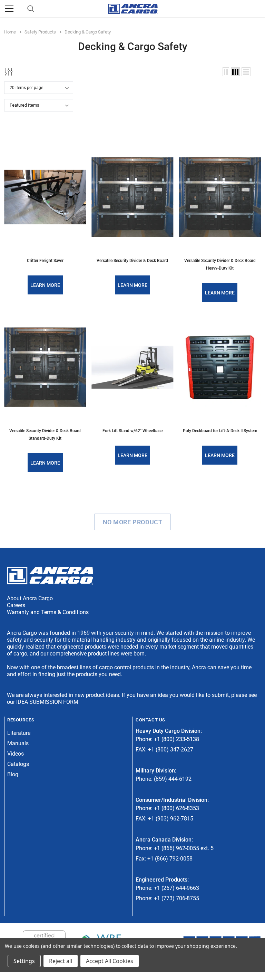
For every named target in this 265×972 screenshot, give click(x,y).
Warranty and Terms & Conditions (48, 612)
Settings (24, 961)
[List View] (246, 71)
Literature (18, 733)
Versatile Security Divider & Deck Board (132, 260)
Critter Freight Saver (45, 260)
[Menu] (9, 8)
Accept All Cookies (109, 961)
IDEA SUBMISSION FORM (47, 702)
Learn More (45, 285)
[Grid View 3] (235, 71)
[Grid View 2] (226, 71)
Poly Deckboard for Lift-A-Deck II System (220, 430)
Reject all (60, 961)
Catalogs (18, 764)
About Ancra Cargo (30, 598)
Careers (16, 605)
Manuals (18, 743)
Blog (12, 774)
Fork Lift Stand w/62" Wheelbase (132, 430)
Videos (15, 753)
